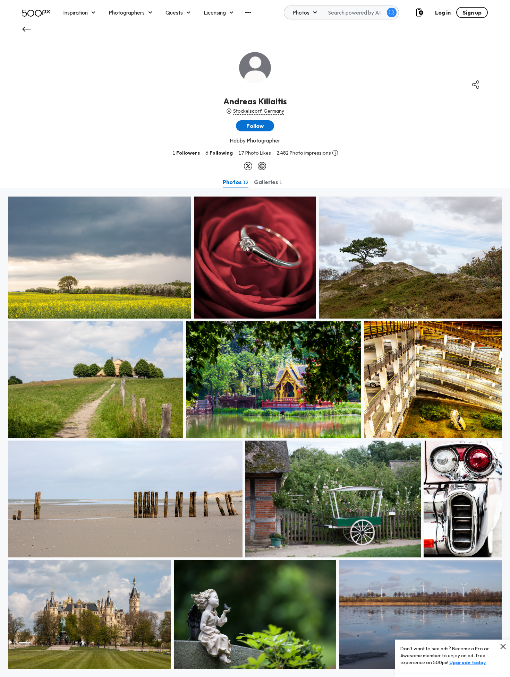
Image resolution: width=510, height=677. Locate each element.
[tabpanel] (255, 432)
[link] (99, 258)
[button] (391, 12)
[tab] (235, 182)
